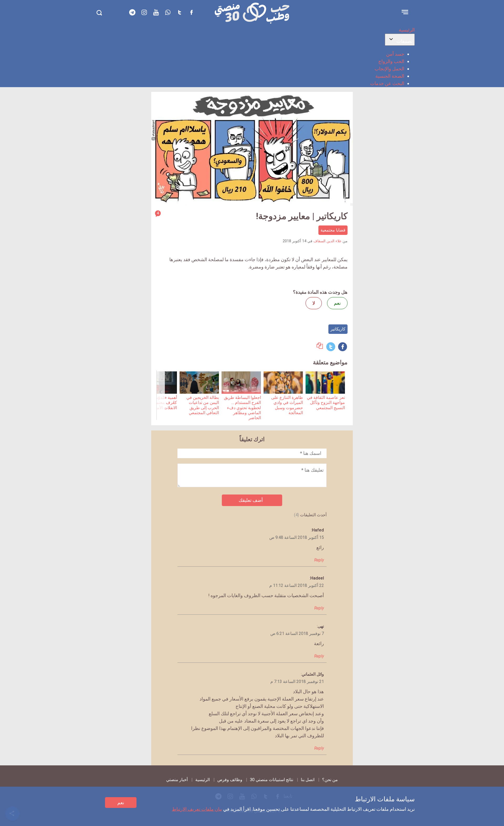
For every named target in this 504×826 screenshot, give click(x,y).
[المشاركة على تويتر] (331, 347)
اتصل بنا (307, 779)
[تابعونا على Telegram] (132, 12)
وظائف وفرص (229, 779)
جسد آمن (395, 54)
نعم (120, 802)
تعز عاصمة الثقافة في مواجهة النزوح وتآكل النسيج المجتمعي (326, 402)
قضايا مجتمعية (333, 230)
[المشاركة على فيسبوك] (343, 347)
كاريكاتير (337, 329)
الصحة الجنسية (389, 76)
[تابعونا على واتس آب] (168, 12)
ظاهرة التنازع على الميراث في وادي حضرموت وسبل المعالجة (287, 405)
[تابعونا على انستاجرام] (144, 12)
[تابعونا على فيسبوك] (191, 12)
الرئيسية (407, 30)
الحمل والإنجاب (389, 68)
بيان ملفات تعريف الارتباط (197, 809)
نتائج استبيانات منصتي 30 (271, 779)
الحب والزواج (391, 61)
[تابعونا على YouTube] (156, 12)
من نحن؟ (330, 779)
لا (313, 303)
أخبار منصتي (177, 779)
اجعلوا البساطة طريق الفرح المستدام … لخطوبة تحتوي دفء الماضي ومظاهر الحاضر (242, 407)
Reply (319, 559)
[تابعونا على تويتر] (180, 12)
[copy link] (320, 347)
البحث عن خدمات (387, 83)
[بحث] (99, 12)
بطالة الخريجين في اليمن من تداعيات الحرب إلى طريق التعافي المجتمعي (202, 405)
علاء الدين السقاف (327, 241)
